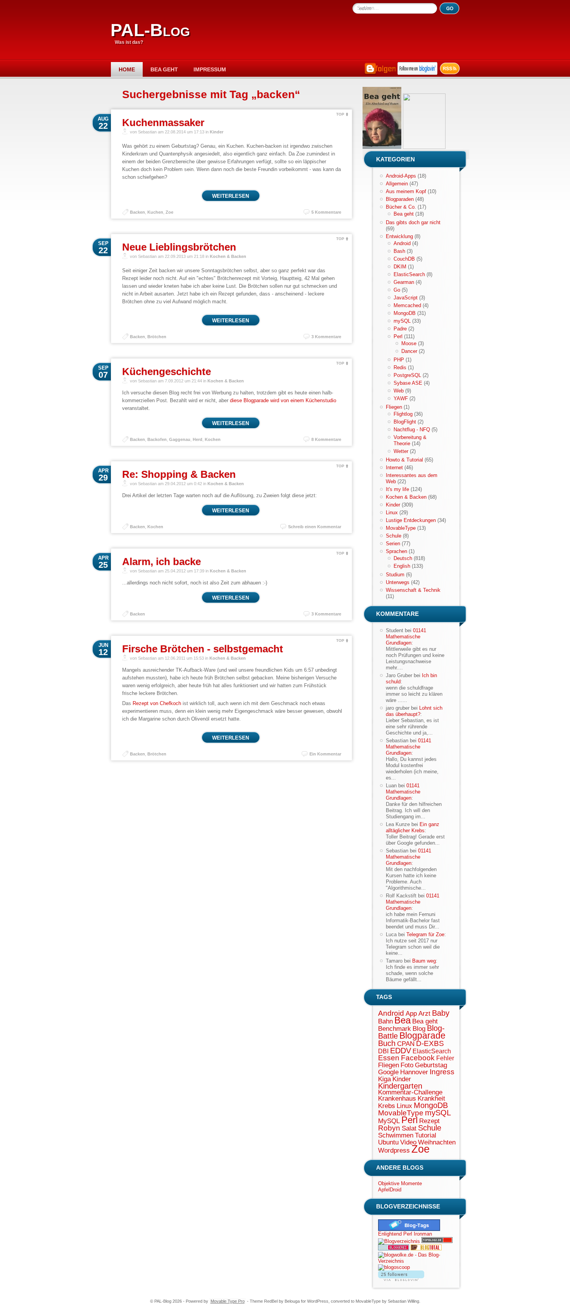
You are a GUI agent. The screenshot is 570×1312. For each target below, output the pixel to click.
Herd (197, 439)
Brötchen (156, 336)
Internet (394, 467)
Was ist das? (129, 42)
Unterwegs (397, 582)
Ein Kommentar (325, 754)
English (402, 566)
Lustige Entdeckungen (411, 520)
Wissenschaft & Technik (413, 590)
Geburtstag (431, 1065)
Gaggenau (179, 439)
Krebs (386, 1106)
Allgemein (397, 184)
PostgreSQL (407, 375)
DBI (383, 1051)
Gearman (404, 282)
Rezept (429, 1121)
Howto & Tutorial (404, 460)
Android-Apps (401, 176)
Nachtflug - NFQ (412, 429)
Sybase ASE (408, 383)
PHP (399, 360)
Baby (440, 1013)
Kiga (384, 1079)
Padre (400, 329)
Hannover (414, 1072)
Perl (398, 336)
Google (388, 1072)
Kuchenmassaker (163, 122)
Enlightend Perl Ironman (405, 1234)
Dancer (409, 351)
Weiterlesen (230, 196)
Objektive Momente (400, 1183)
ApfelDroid (389, 1190)
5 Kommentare (326, 212)
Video (408, 1142)
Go (397, 290)
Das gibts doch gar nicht (413, 222)
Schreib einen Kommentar (314, 526)
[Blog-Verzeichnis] (393, 1248)
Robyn (389, 1128)
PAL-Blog (150, 30)
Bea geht (164, 69)
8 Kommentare (326, 439)
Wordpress (394, 1150)
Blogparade (422, 1035)
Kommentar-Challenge (410, 1092)
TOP (340, 114)
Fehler (445, 1058)
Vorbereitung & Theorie (410, 440)
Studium (395, 574)
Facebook (418, 1058)
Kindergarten (400, 1086)
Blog (419, 1028)
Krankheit (431, 1098)
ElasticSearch (409, 274)
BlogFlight (405, 422)
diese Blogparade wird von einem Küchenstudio (283, 400)
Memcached (407, 305)
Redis (400, 367)
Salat (409, 1128)
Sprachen (396, 551)
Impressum (209, 69)
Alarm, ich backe (161, 561)
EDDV (400, 1050)
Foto (407, 1065)
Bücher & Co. (401, 207)
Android (402, 243)
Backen (137, 212)
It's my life (397, 489)
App (411, 1013)
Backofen (157, 439)
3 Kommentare (326, 336)
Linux (392, 512)
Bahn (385, 1021)
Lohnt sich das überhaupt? (414, 711)
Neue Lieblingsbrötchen (179, 247)
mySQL (402, 321)
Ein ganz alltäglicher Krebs (412, 827)
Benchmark (394, 1028)
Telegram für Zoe (425, 934)
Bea (402, 1020)
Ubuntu (388, 1142)
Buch (387, 1043)
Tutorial (425, 1135)
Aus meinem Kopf (406, 191)
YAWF (401, 398)
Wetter (401, 451)
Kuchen (155, 212)
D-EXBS (430, 1043)
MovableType (401, 528)
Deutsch (403, 558)
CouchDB (404, 259)
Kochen (213, 439)
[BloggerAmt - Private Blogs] (399, 1241)
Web (399, 391)
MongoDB (405, 313)
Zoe (169, 212)
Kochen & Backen (228, 256)
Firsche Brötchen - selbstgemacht (202, 649)
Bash (399, 251)
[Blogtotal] (426, 1248)
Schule (393, 536)
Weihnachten (437, 1142)
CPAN (406, 1044)
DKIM (400, 267)
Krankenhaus (397, 1098)
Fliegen (394, 407)
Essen (388, 1058)
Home (127, 69)
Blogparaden (400, 199)
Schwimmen (395, 1135)
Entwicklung (399, 236)
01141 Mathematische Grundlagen (406, 636)
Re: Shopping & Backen (179, 474)
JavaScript (406, 298)
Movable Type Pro (228, 1301)
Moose (408, 343)
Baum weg (424, 961)
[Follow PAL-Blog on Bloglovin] (417, 73)
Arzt (424, 1013)
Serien (393, 543)
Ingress (442, 1072)
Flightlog (403, 414)
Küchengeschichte (166, 371)
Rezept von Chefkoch (157, 703)
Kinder (216, 132)
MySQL (389, 1121)
